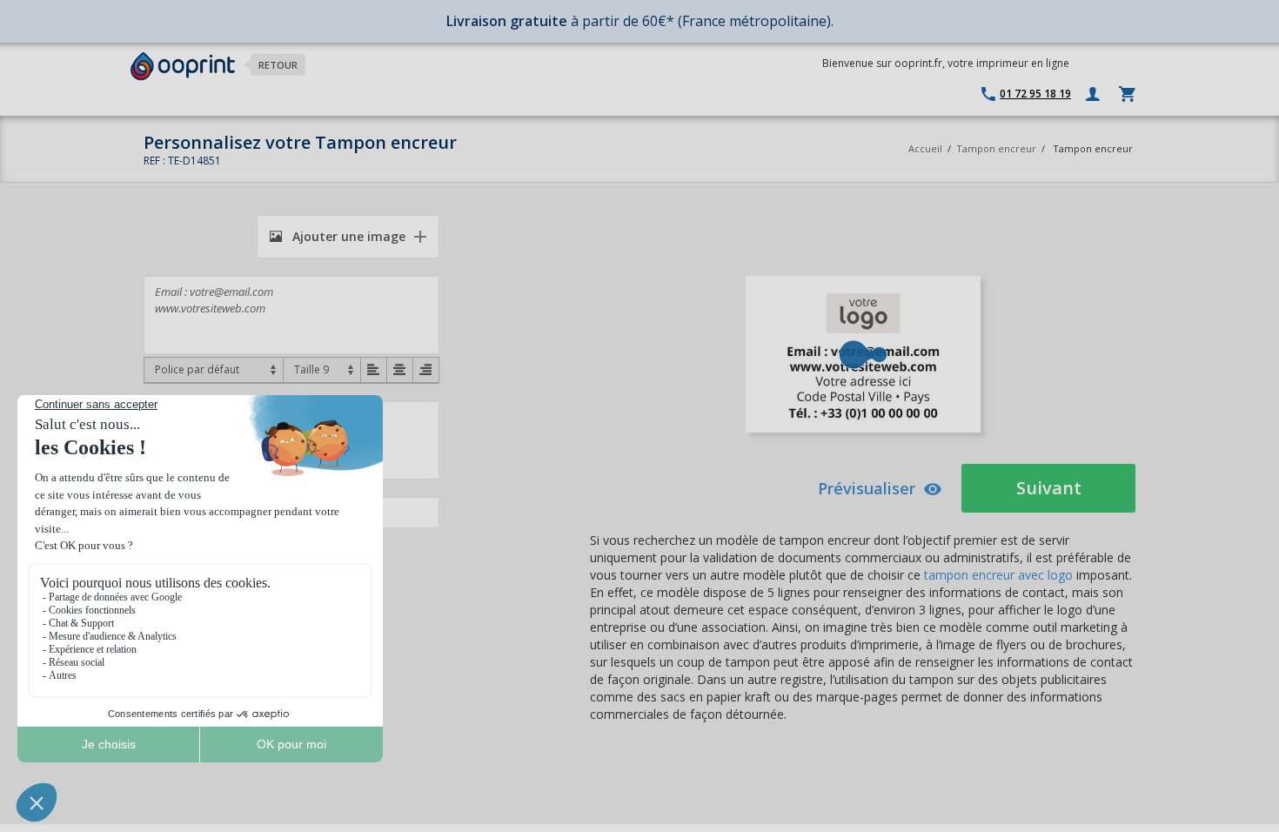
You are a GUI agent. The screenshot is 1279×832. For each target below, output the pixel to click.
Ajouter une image (347, 236)
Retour (278, 64)
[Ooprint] (183, 66)
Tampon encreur (997, 148)
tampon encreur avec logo (998, 575)
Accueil (925, 148)
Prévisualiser (866, 488)
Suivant (1048, 488)
